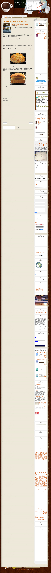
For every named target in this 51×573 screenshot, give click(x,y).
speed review (41, 508)
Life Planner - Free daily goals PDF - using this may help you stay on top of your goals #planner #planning (41, 144)
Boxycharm (39, 453)
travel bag (40, 512)
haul (46, 474)
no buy (43, 486)
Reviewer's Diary (19, 2)
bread (6, 94)
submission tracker (37, 509)
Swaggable (36, 510)
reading (11, 94)
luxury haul (42, 481)
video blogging (41, 515)
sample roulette (39, 504)
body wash (42, 451)
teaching (45, 510)
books (40, 452)
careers (41, 455)
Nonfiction (45, 486)
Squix (44, 508)
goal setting (43, 471)
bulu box (45, 454)
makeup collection (38, 482)
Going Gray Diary (38, 472)
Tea (43, 510)
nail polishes (45, 485)
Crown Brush (45, 458)
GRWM (36, 474)
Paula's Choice (43, 489)
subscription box (42, 509)
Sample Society (44, 504)
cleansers (41, 456)
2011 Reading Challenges (39, 289)
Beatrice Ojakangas (25, 24)
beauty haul (39, 447)
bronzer (46, 453)
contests (39, 457)
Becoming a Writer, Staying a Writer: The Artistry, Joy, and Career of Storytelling (40, 128)
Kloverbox (45, 477)
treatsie (43, 512)
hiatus (46, 475)
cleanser (38, 456)
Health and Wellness (42, 475)
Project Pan (41, 494)
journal (38, 477)
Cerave (46, 455)
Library (44, 478)
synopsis (39, 510)
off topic (44, 487)
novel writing (40, 487)
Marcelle (36, 483)
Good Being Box (44, 472)
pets (46, 489)
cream (38, 458)
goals (46, 471)
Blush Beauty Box (38, 451)
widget (36, 518)
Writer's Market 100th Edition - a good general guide (42, 413)
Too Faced (45, 511)
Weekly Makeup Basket (39, 517)
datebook (40, 460)
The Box (36, 511)
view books (45, 38)
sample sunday (37, 505)
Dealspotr (44, 40)
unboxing (44, 513)
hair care (40, 474)
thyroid (39, 511)
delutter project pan (40, 461)
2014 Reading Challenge (41, 359)
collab (43, 456)
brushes (36, 454)
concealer (36, 457)
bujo (38, 454)
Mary (39, 23)
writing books (43, 518)
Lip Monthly (40, 479)
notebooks (36, 487)
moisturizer (45, 484)
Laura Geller (41, 478)
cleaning (36, 456)
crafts (36, 458)
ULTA (39, 513)
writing (40, 518)
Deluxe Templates (31, 569)
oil (46, 487)
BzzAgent (36, 455)
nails (35, 486)
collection (45, 456)
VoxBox (46, 515)
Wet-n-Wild (45, 517)
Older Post (30, 123)
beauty (39, 446)
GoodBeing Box (37, 473)
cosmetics (45, 457)
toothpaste (36, 512)
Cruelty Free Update (42, 459)
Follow (36, 222)
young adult (39, 519)
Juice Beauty (41, 477)
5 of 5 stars (17, 25)
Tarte (42, 510)
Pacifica (39, 488)
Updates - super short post (39, 396)
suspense (45, 509)
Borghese (43, 452)
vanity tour (45, 514)
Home (18, 122)
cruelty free (37, 459)
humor (37, 476)
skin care (39, 507)
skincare (42, 507)
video (38, 515)
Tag (41, 510)
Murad (41, 485)
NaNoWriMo (37, 486)
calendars (39, 455)
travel (38, 512)
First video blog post (38, 384)
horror (36, 476)
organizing (36, 488)
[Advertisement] (41, 57)
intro (46, 476)
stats (46, 508)
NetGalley (40, 486)
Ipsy (36, 477)
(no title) (37, 390)
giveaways (36, 471)
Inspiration (43, 476)
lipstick (43, 479)
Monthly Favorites (37, 485)
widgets (38, 518)
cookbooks (8, 94)
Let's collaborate (41, 81)
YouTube (42, 519)
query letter (42, 497)
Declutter (43, 460)
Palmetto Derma (43, 488)
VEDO (36, 515)
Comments (38, 427)
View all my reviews (6, 92)
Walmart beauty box (38, 516)
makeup (45, 481)
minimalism (41, 484)
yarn (37, 519)
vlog (43, 515)
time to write (42, 511)
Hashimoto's (43, 474)
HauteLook (36, 475)
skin (37, 507)
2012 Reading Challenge (39, 288)
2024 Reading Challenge (41, 33)
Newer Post (5, 123)
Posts (37, 218)
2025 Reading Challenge (41, 22)
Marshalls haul (43, 483)
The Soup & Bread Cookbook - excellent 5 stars (15, 21)
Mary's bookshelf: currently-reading (40, 119)
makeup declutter (44, 482)
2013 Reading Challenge (41, 373)
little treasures (40, 480)
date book (38, 460)
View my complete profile (39, 252)
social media (37, 508)
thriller (38, 511)
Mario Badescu (39, 483)
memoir (38, 484)
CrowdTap (42, 458)
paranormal (40, 489)
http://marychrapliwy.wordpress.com (41, 312)
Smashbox (45, 507)
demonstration (45, 461)
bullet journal (41, 454)
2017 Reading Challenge (41, 352)
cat (42, 455)
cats (43, 455)
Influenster (40, 476)
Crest (39, 458)
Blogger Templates (24, 569)
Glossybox (39, 471)
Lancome (36, 478)
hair (38, 474)
